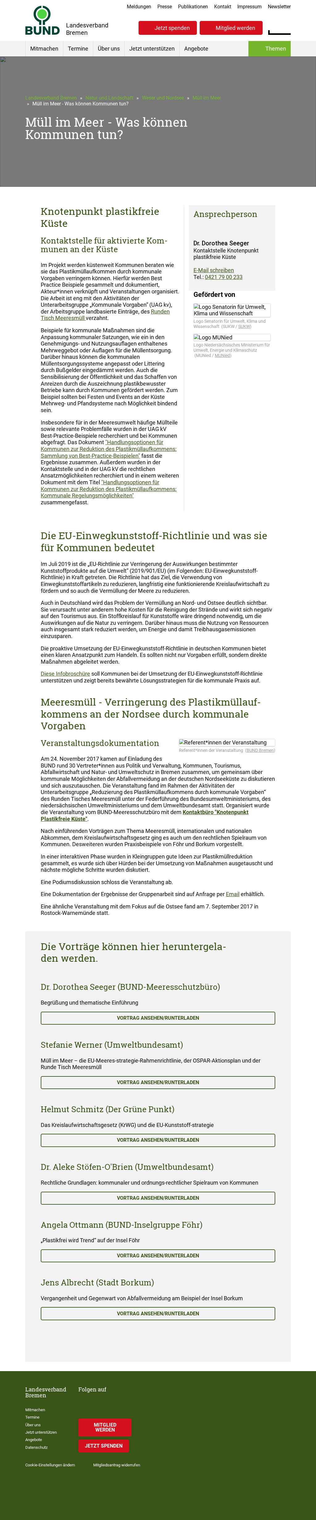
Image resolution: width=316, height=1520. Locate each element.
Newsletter (279, 7)
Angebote (196, 48)
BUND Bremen (260, 750)
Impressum (249, 7)
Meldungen (139, 7)
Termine (78, 48)
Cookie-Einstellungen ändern (50, 1465)
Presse (164, 7)
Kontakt (222, 7)
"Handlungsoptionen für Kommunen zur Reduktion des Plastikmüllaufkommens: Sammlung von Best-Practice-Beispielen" (109, 449)
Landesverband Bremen (51, 98)
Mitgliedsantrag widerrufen (116, 1465)
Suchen (286, 27)
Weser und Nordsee (163, 98)
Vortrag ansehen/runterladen (158, 1018)
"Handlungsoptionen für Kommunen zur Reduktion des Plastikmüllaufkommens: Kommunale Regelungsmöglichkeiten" (109, 489)
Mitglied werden (235, 28)
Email (232, 894)
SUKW (244, 326)
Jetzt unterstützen (152, 48)
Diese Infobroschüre (65, 673)
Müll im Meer (207, 98)
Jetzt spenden (172, 28)
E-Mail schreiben (213, 270)
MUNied (222, 355)
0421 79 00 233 (224, 277)
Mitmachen (44, 48)
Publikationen (193, 7)
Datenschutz (36, 1447)
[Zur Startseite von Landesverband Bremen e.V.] (42, 20)
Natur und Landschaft (109, 98)
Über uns (109, 48)
